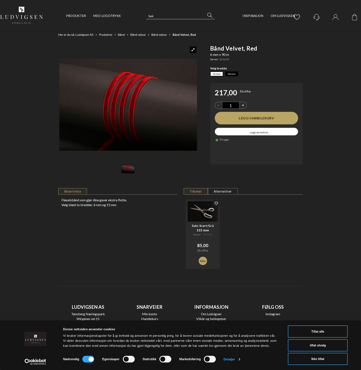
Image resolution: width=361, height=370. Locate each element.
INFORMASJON (211, 307)
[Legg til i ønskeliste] (216, 203)
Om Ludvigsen (283, 16)
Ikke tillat (317, 359)
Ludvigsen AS (84, 34)
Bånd (121, 34)
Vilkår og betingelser (211, 319)
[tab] (72, 191)
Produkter (76, 16)
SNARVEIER (150, 307)
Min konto (149, 314)
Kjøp (256, 118)
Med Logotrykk (107, 16)
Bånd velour (138, 34)
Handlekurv (149, 319)
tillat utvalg (318, 345)
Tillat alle (317, 331)
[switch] (129, 359)
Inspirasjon (253, 16)
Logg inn (335, 17)
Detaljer (229, 359)
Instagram (273, 314)
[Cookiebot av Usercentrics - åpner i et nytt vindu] (35, 362)
